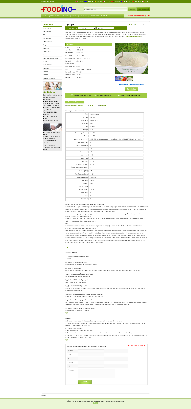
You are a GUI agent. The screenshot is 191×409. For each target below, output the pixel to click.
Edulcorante (47, 31)
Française (127, 1)
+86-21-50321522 (85, 95)
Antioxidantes (47, 41)
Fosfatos (46, 61)
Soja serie (46, 48)
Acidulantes (47, 51)
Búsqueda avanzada (143, 9)
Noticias (74, 16)
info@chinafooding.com (141, 15)
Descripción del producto (75, 105)
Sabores (46, 55)
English (81, 1)
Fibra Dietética (47, 65)
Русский (90, 1)
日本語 (147, 1)
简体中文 (117, 1)
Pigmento (46, 68)
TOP (66, 247)
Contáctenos (105, 16)
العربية (108, 1)
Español (99, 1)
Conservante (47, 38)
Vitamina (46, 35)
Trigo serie (46, 45)
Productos (65, 16)
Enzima (45, 75)
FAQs (91, 105)
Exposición (83, 16)
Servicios (103, 105)
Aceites (45, 71)
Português (138, 1)
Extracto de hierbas (49, 78)
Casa (44, 16)
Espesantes (47, 28)
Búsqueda (131, 9)
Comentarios (94, 16)
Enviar (85, 381)
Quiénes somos (54, 16)
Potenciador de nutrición (50, 58)
